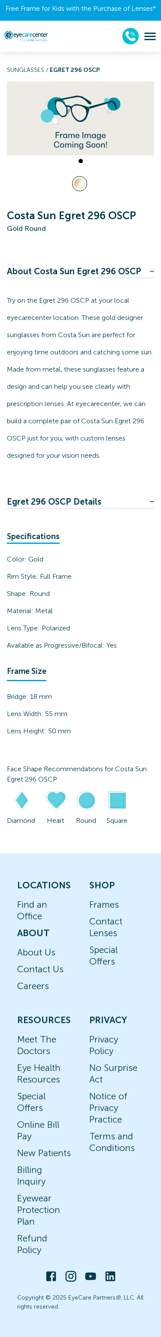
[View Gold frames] (79, 183)
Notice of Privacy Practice (108, 1108)
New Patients (44, 1153)
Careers (33, 985)
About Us (36, 952)
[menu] (150, 36)
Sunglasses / (28, 70)
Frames (104, 904)
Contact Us (40, 969)
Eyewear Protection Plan (38, 1210)
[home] (26, 36)
